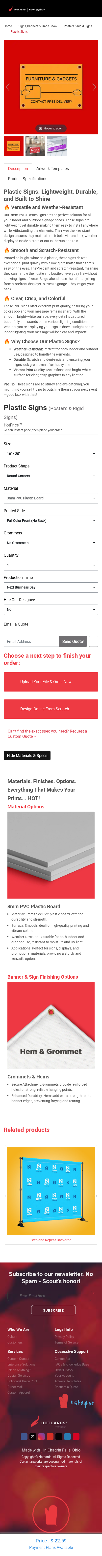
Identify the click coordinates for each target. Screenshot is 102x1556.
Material (11, 488)
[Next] (94, 87)
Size (7, 443)
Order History (64, 1370)
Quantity (11, 555)
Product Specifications (27, 179)
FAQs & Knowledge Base (72, 1364)
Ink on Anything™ (19, 1370)
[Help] (38, 599)
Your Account (64, 1375)
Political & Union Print (22, 1381)
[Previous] (8, 87)
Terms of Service (66, 1342)
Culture (12, 1336)
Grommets (13, 533)
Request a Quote (66, 1387)
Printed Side (14, 510)
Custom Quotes (18, 1358)
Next (95, 1195)
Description (18, 169)
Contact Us (62, 1358)
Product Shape (16, 466)
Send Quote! (73, 641)
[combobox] (51, 454)
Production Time (18, 577)
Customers (15, 1342)
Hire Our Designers (20, 599)
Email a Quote (16, 624)
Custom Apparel (18, 1392)
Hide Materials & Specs (27, 755)
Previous (6, 1195)
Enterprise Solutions (21, 1364)
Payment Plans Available (51, 1547)
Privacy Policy (64, 1336)
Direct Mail (15, 1387)
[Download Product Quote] (93, 641)
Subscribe (53, 1310)
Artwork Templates (52, 169)
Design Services (18, 1375)
